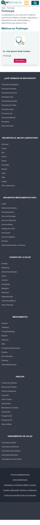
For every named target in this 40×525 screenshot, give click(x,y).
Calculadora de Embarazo (11, 451)
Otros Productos (7, 305)
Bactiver (4, 335)
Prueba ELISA (7, 416)
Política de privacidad (12, 495)
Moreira (4, 169)
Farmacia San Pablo (9, 105)
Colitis (4, 204)
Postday (4, 263)
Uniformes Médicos (9, 300)
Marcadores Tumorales (10, 407)
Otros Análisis (7, 424)
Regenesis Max (7, 296)
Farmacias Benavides (9, 101)
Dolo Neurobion (7, 356)
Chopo (4, 148)
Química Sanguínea (9, 391)
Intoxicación (6, 233)
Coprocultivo (6, 412)
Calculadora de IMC (9, 442)
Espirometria (6, 403)
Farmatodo (5, 121)
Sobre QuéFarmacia (20, 480)
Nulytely (4, 352)
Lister (4, 173)
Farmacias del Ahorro (9, 93)
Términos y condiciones (28, 490)
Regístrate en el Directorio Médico (16, 485)
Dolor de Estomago (9, 216)
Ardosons (5, 340)
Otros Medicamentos (9, 364)
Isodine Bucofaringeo (9, 272)
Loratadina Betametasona (11, 348)
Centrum (5, 280)
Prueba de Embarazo (9, 383)
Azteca (4, 161)
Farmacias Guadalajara (10, 84)
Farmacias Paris (7, 97)
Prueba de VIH (7, 420)
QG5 (3, 344)
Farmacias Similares (9, 88)
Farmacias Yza (7, 113)
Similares (5, 144)
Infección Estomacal (9, 220)
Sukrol (4, 276)
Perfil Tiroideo (7, 399)
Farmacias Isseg (7, 109)
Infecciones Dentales (9, 208)
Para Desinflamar (8, 212)
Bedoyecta (5, 267)
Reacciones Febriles (9, 387)
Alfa (3, 152)
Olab (3, 177)
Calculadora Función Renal (12, 459)
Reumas (5, 241)
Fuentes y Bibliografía (11, 490)
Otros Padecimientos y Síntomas (13, 245)
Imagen (4, 181)
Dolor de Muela (7, 224)
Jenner (4, 156)
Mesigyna (5, 288)
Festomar (5, 360)
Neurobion (5, 292)
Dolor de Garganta (8, 237)
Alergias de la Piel (8, 228)
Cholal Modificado (8, 331)
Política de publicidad (28, 495)
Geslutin (5, 323)
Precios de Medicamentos (20, 474)
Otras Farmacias (7, 126)
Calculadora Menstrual (10, 455)
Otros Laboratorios (8, 185)
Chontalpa (5, 165)
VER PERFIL (20, 61)
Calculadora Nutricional (10, 446)
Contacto (32, 485)
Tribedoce (5, 327)
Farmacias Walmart (8, 117)
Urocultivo (5, 395)
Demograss (6, 284)
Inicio (3, 8)
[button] (26, 3)
